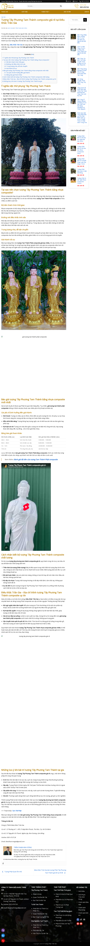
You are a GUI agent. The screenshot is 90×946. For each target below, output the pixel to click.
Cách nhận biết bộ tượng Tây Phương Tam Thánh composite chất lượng (25, 77)
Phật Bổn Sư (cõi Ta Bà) (63, 921)
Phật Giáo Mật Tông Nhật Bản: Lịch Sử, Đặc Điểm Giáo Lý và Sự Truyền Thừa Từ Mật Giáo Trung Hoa (82, 117)
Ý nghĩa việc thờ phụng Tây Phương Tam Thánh (18, 58)
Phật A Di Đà (37, 894)
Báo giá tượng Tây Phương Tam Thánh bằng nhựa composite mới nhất (25, 70)
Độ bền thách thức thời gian (14, 62)
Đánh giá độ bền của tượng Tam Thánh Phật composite (36, 459)
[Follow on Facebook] (77, 919)
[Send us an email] (84, 919)
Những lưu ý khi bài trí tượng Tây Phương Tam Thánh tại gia (22, 81)
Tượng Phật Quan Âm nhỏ (13, 872)
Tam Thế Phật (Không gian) (63, 911)
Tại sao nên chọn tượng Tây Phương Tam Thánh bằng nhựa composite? (25, 60)
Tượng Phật (45, 11)
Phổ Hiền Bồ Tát (38, 930)
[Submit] (60, 6)
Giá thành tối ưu (10, 68)
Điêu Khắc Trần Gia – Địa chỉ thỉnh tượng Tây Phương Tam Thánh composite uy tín (29, 79)
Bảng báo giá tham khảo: (13, 75)
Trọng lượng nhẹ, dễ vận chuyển (15, 66)
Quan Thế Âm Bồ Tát (40, 897)
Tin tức (3, 17)
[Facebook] (3, 863)
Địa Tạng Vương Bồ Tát (41, 917)
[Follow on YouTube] (81, 923)
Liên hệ (86, 11)
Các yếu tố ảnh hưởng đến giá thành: (17, 72)
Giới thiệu (25, 11)
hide (32, 54)
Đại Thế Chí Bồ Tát (39, 900)
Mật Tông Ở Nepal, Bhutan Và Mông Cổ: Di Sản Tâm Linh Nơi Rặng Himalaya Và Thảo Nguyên (81, 104)
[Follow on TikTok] (81, 919)
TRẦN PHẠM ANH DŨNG (21, 28)
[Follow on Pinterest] (77, 923)
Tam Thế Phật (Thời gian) (62, 890)
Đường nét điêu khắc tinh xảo (14, 64)
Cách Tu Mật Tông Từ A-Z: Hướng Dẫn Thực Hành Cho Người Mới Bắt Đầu (81, 50)
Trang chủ (4, 11)
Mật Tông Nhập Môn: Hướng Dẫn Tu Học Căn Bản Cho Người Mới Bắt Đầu (82, 38)
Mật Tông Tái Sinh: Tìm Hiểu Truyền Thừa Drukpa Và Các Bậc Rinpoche (81, 62)
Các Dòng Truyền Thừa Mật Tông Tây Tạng (81, 81)
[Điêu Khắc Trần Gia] (12, 6)
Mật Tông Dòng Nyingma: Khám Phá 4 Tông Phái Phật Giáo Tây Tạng (82, 72)
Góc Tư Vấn (67, 11)
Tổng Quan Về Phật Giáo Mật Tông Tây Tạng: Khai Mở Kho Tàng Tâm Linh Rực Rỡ (82, 91)
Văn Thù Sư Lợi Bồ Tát (40, 933)
